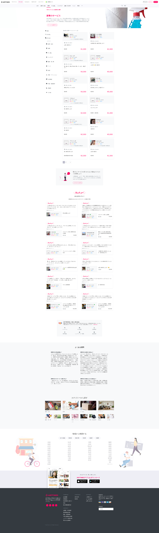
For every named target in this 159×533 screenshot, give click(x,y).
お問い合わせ (89, 500)
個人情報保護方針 (67, 504)
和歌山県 (90, 446)
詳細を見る (95, 324)
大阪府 (90, 438)
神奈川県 (77, 438)
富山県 (69, 442)
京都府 (97, 438)
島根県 (89, 450)
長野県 (69, 450)
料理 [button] (78, 5)
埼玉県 (84, 438)
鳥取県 (89, 448)
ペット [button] (73, 5)
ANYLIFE (77, 497)
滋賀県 (69, 460)
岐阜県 (69, 452)
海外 (110, 462)
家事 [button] (49, 5)
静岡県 (69, 454)
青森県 (49, 444)
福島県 (49, 454)
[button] (145, 2)
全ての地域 (62, 438)
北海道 (49, 442)
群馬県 (49, 460)
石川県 (69, 444)
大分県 (110, 454)
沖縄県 (110, 460)
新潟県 (49, 464)
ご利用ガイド (89, 497)
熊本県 (110, 452)
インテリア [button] (60, 5)
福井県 (69, 446)
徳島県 (89, 458)
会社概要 (65, 497)
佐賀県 (110, 448)
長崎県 (110, 450)
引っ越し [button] (54, 5)
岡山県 (89, 452)
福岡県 (110, 446)
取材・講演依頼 (66, 514)
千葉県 (49, 462)
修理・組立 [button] (43, 5)
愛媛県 (110, 442)
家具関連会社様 (66, 512)
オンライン (110, 464)
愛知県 (69, 456)
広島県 (89, 454)
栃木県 (49, 458)
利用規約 (65, 499)
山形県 (49, 452)
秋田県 (49, 450)
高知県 (110, 444)
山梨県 (69, 448)
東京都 (70, 438)
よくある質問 (89, 499)
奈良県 (89, 444)
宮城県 (49, 448)
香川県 (89, 460)
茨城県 (49, 456)
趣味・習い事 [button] (67, 5)
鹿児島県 (110, 458)
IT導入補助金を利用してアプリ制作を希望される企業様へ (67, 518)
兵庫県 (89, 442)
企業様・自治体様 (67, 510)
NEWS (76, 499)
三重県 (69, 458)
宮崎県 (110, 456)
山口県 (89, 456)
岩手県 (49, 446)
